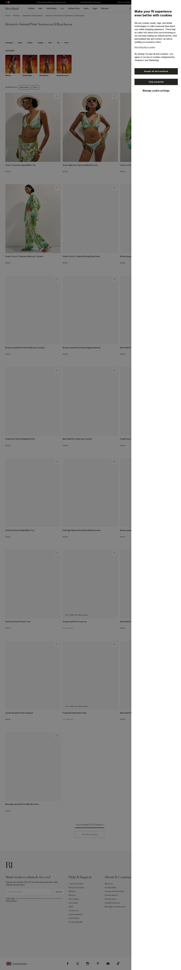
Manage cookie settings (156, 90)
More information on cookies (144, 47)
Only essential (156, 82)
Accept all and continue (156, 71)
